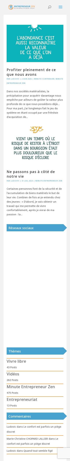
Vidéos (13, 373)
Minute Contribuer (44, 79)
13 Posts (12, 405)
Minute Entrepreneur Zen (48, 181)
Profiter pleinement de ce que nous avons (31, 72)
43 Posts (12, 367)
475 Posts (12, 392)
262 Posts (12, 380)
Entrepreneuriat (22, 399)
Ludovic (15, 79)
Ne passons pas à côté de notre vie (31, 174)
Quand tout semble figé (38, 450)
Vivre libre (16, 361)
